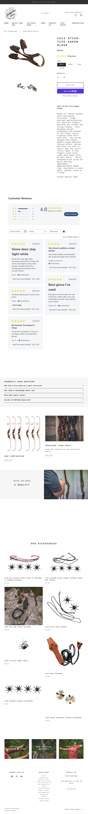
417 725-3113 (71, 788)
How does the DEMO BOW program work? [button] (17, 400)
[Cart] (81, 15)
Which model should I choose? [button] (14, 395)
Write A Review (71, 214)
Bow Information (44, 784)
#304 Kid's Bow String (55, 627)
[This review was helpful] (33, 279)
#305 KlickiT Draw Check (17, 661)
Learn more (8, 460)
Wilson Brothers (44, 788)
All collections (10, 31)
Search (46, 13)
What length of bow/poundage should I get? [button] (19, 390)
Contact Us (52, 24)
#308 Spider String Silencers (19, 701)
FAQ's (44, 786)
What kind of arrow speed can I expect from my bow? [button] (23, 386)
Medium (70, 64)
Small (61, 64)
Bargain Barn (44, 778)
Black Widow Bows (14, 808)
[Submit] (43, 13)
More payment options (70, 96)
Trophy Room (44, 794)
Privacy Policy (44, 798)
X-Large (61, 68)
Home (6, 23)
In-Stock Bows (31, 24)
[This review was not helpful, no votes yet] (37, 279)
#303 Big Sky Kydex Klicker (18, 627)
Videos (44, 796)
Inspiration (78, 23)
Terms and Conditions (44, 782)
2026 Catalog (44, 801)
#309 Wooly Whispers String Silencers (63, 718)
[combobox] (37, 231)
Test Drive (63, 24)
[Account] (75, 15)
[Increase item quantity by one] (64, 77)
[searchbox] (15, 231)
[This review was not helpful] (74, 267)
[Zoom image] (26, 59)
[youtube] (21, 776)
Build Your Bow (17, 24)
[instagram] (16, 776)
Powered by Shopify (10, 810)
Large (79, 64)
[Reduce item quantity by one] (58, 77)
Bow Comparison (44, 792)
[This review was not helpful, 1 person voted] (74, 310)
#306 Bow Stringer (53, 673)
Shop (43, 23)
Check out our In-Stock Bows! (44, 2)
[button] (9, 59)
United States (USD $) (73, 12)
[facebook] (12, 776)
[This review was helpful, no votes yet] (70, 267)
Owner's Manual (44, 790)
